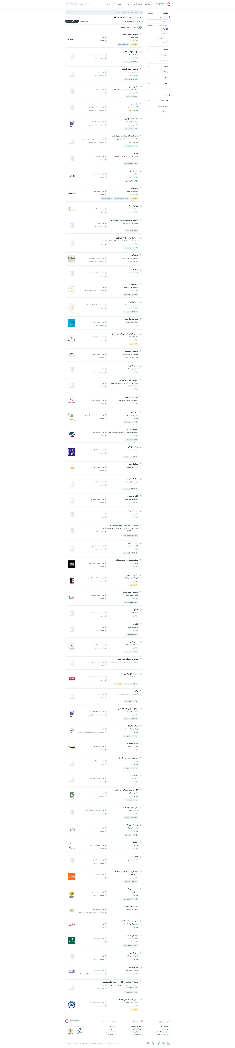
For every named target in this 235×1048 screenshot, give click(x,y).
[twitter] (153, 1043)
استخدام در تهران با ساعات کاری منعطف (128, 17)
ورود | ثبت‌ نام (71, 4)
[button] (158, 29)
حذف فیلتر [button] (150, 25)
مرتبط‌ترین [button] (130, 21)
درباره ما (112, 1026)
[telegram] (158, 1043)
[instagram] (148, 1043)
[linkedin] (163, 1043)
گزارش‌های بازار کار (136, 1035)
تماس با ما (111, 1029)
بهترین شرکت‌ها (117, 4)
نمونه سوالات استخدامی (161, 1032)
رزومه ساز (126, 4)
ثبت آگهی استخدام (71, 21)
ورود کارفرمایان (137, 1029)
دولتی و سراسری (138, 4)
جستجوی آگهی (149, 4)
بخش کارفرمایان (85, 4)
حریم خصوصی (110, 1035)
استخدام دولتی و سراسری (161, 1035)
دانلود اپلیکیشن (110, 1032)
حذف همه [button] (150, 13)
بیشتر (108, 4)
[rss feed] (168, 1043)
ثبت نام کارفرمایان (136, 1032)
